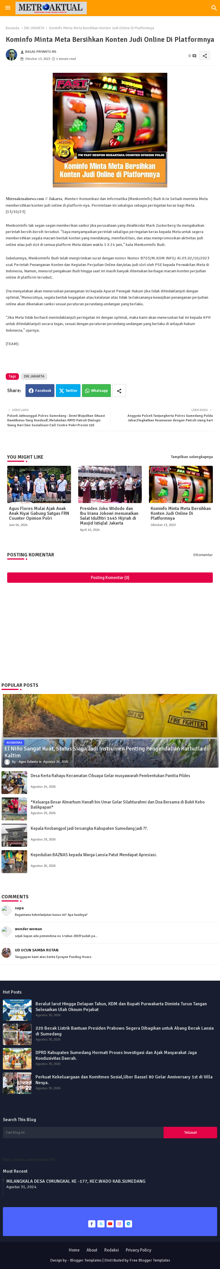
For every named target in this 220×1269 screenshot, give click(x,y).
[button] (214, 8)
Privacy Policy (138, 1250)
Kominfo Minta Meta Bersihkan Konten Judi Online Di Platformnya (181, 513)
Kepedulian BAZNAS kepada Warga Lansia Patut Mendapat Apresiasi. (94, 854)
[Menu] (7, 8)
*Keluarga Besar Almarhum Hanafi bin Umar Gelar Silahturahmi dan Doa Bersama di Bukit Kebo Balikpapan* (118, 804)
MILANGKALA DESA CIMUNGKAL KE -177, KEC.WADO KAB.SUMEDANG (76, 1181)
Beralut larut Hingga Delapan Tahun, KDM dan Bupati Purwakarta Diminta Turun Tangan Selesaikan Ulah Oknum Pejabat (121, 1006)
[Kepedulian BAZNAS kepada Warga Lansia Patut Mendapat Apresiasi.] (14, 861)
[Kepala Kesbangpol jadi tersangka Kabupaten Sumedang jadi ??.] (14, 835)
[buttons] (91, 1223)
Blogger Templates (86, 1260)
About (92, 1250)
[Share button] (119, 390)
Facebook (43, 390)
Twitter (71, 390)
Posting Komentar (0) (110, 577)
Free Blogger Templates (149, 1260)
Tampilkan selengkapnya (192, 457)
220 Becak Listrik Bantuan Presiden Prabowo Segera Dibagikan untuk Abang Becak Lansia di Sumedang (125, 1031)
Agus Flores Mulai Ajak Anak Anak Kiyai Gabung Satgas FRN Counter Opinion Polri (39, 513)
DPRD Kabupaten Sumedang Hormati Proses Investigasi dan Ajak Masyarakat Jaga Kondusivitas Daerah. (116, 1055)
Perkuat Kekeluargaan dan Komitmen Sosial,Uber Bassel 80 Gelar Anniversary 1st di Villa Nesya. (124, 1080)
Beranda (12, 28)
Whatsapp (99, 390)
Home (74, 1250)
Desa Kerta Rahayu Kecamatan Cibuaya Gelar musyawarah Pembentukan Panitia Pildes (110, 775)
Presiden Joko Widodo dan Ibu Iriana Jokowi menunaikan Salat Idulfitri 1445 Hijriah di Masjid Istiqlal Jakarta (109, 516)
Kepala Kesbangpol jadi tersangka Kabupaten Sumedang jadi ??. (89, 828)
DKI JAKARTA (34, 28)
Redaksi (111, 1250)
